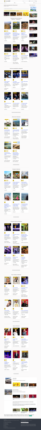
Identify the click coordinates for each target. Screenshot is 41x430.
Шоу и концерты (8, 242)
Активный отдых (16, 62)
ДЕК (14, 254)
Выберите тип (13, 19)
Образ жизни (17, 63)
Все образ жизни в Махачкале (16, 164)
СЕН (21, 254)
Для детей (8, 369)
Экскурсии (6, 40)
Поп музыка (6, 316)
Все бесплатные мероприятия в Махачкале (16, 112)
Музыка (8, 293)
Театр (5, 241)
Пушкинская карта (6, 88)
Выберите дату (18, 19)
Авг (21, 100)
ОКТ (13, 254)
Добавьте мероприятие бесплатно (24, 422)
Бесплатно (6, 89)
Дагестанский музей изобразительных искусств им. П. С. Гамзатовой (23, 401)
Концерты (6, 293)
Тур (13, 62)
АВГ (4, 127)
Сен (4, 100)
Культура (8, 241)
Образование (18, 243)
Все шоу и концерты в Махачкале (16, 321)
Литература (23, 369)
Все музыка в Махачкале (16, 373)
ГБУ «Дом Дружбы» (16, 389)
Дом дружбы (14, 378)
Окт (21, 127)
